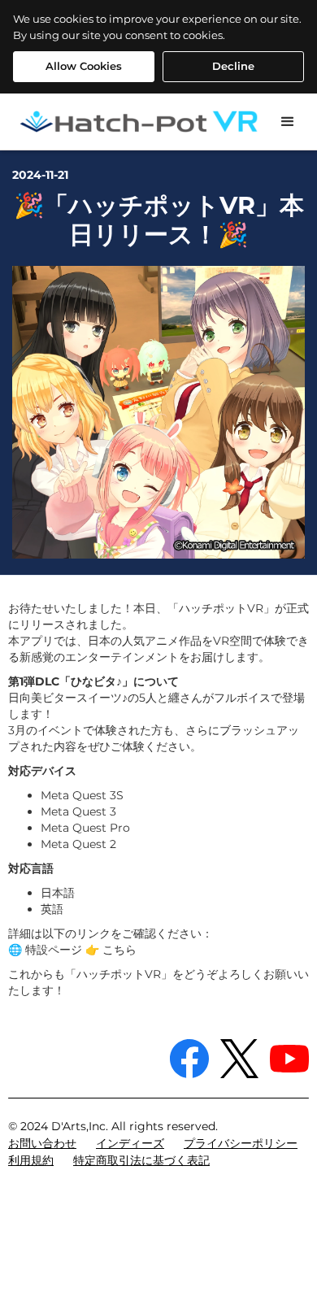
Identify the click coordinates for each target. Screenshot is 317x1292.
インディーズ (130, 1143)
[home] (131, 122)
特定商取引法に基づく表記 (141, 1160)
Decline (233, 65)
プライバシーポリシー (240, 1143)
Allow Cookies (84, 65)
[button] (287, 122)
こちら (119, 949)
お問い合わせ (42, 1143)
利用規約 (31, 1160)
